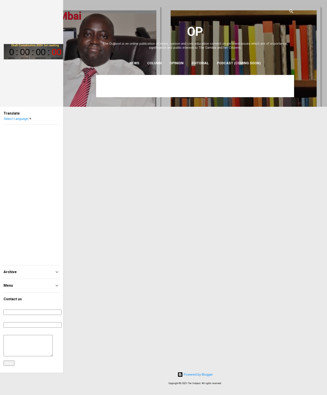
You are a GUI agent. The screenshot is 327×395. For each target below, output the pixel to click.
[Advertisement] (32, 195)
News (134, 63)
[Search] (291, 12)
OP (195, 31)
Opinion (177, 63)
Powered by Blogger (198, 375)
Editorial (200, 63)
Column (154, 63)
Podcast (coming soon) (239, 63)
